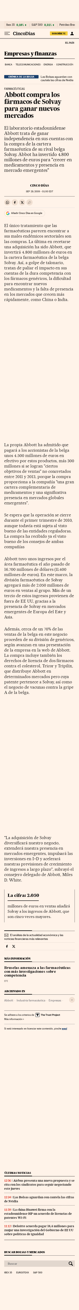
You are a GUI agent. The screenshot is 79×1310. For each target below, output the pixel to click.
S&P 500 (37, 24)
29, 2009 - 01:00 (39, 191)
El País (69, 42)
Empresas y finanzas (30, 54)
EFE (6, 981)
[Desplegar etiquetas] (72, 1000)
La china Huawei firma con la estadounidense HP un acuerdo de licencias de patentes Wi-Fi (38, 1214)
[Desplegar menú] (7, 33)
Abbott (8, 1000)
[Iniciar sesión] (72, 33)
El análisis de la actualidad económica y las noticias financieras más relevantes (33, 937)
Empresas (55, 1000)
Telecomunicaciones (28, 64)
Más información (13, 1019)
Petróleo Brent (68, 24)
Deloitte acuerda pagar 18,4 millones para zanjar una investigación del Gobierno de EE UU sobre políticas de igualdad (39, 1230)
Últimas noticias (17, 1172)
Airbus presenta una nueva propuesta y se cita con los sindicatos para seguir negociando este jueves (39, 1184)
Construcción (64, 64)
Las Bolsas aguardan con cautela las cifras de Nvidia (57, 78)
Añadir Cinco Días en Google (26, 213)
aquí (64, 1028)
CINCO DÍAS (39, 185)
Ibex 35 (10, 24)
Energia (48, 64)
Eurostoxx (22, 1272)
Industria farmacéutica (31, 1000)
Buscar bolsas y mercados (24, 1252)
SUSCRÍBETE (59, 33)
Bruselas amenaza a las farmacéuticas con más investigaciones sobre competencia (37, 971)
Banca (8, 64)
